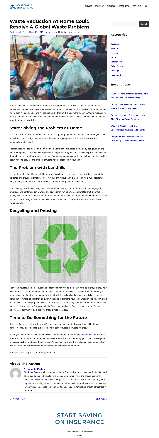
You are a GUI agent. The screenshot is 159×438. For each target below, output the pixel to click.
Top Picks (137, 6)
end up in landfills (91, 335)
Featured (115, 48)
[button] (146, 6)
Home (113, 57)
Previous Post (17, 399)
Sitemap (79, 435)
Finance (88, 6)
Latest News (123, 6)
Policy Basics (117, 66)
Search (144, 24)
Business (111, 6)
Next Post (101, 399)
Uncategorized (52, 32)
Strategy (99, 6)
